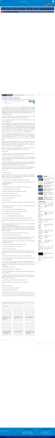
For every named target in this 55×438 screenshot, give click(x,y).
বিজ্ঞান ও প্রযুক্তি (38, 7)
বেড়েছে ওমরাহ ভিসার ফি (29, 317)
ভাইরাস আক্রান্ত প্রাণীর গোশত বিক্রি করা (30, 332)
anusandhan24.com (16, 436)
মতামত (2, 9)
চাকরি (16, 9)
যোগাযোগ (38, 9)
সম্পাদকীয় (26, 9)
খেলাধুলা (30, 7)
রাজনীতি (13, 7)
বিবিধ (29, 9)
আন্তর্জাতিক (16, 7)
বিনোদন (33, 7)
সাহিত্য (20, 9)
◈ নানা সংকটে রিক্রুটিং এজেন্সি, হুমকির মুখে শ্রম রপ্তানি (34, 11)
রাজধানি (21, 7)
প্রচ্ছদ (2, 7)
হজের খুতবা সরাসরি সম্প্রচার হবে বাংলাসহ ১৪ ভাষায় (48, 206)
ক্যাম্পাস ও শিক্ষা (12, 9)
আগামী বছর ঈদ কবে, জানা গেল (18, 318)
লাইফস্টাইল (43, 7)
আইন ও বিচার (6, 9)
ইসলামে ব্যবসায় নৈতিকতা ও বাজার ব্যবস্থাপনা (7, 332)
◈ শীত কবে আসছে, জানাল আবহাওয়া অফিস (19, 11)
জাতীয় (5, 7)
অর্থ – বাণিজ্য (25, 7)
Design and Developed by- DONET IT (44, 436)
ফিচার (47, 7)
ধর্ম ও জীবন (10, 95)
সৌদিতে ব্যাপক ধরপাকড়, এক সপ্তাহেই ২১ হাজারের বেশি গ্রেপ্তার (48, 194)
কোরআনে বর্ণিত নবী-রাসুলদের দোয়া (7, 318)
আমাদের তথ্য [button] (33, 9)
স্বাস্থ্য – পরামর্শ (51, 7)
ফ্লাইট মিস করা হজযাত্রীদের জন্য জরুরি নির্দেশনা (48, 213)
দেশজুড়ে (9, 7)
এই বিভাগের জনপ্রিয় (41, 201)
